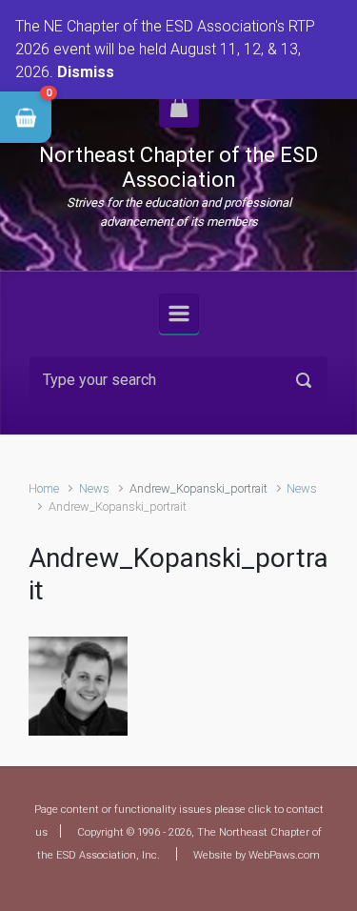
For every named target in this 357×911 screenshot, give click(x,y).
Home (44, 488)
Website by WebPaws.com (256, 855)
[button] (25, 117)
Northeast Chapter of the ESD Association (178, 167)
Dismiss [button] (85, 72)
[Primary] (179, 314)
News (94, 488)
